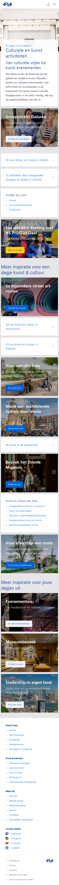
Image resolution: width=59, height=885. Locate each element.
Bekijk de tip (14, 484)
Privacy (12, 865)
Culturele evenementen (20, 205)
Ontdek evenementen (19, 623)
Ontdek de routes (17, 308)
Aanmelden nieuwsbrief (21, 819)
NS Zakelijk (14, 739)
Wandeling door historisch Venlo (25, 520)
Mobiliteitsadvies (17, 805)
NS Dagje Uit (12, 45)
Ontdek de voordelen (18, 139)
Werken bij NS (16, 801)
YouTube (15, 843)
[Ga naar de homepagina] (49, 860)
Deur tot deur (16, 772)
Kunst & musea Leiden (20, 511)
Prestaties (14, 815)
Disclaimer (14, 860)
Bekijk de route (15, 428)
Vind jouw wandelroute (20, 565)
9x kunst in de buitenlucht (22, 445)
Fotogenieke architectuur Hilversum (27, 506)
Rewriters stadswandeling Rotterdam (27, 515)
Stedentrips (15, 210)
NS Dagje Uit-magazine (20, 749)
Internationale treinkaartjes (22, 782)
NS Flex (12, 730)
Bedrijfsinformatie (18, 875)
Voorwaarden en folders (21, 879)
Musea (12, 200)
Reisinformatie (16, 735)
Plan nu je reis (15, 250)
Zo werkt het (14, 388)
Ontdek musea (15, 664)
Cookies (13, 870)
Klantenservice (16, 744)
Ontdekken (25, 45)
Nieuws (13, 810)
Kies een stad (14, 704)
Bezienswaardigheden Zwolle (23, 525)
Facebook (16, 834)
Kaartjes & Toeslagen (19, 763)
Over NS (13, 796)
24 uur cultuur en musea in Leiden (27, 160)
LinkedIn (15, 848)
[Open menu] (54, 4)
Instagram (16, 838)
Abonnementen (17, 768)
